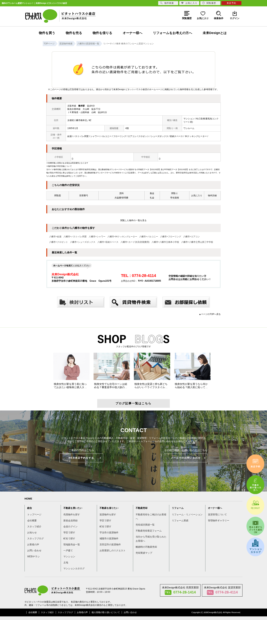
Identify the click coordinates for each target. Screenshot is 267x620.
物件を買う (47, 33)
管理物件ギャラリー (218, 520)
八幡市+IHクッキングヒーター (122, 236)
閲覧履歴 (211, 3)
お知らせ (32, 532)
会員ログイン (70, 526)
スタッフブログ (35, 538)
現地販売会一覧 (71, 544)
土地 (65, 562)
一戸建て (68, 550)
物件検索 (169, 3)
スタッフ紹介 (34, 526)
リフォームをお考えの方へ (172, 33)
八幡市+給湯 (55, 236)
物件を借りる (102, 33)
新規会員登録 (70, 520)
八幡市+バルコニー (148, 236)
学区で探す (69, 532)
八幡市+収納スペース (108, 242)
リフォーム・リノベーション (187, 514)
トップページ (34, 514)
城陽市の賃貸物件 (109, 538)
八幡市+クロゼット (58, 242)
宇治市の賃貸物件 (109, 532)
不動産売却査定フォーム (149, 530)
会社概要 (32, 520)
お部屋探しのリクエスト (113, 550)
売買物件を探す (71, 514)
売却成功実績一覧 (145, 524)
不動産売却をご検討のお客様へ (151, 516)
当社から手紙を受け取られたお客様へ (151, 538)
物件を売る (74, 33)
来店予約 (231, 3)
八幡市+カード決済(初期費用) (135, 242)
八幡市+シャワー (97, 236)
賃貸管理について (217, 514)
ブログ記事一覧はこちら (133, 403)
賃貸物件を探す (108, 514)
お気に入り (191, 3)
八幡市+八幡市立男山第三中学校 (197, 242)
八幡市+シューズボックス (82, 242)
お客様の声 (33, 544)
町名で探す (69, 538)
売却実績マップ (144, 552)
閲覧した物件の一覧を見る (133, 220)
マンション (69, 556)
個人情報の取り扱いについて (106, 612)
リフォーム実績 (180, 520)
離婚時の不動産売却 (146, 546)
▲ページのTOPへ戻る (210, 314)
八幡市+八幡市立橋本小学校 (165, 242)
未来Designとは (215, 33)
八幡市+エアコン (191, 236)
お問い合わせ (34, 550)
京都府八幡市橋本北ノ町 (79, 120)
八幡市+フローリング (170, 236)
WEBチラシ (33, 556)
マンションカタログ (74, 568)
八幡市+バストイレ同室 (75, 236)
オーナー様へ (132, 33)
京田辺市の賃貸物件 (110, 544)
